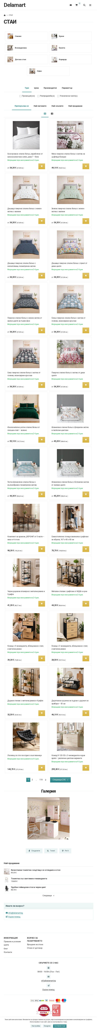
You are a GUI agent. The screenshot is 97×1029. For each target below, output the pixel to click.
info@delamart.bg (15, 913)
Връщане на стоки (35, 944)
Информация (11, 938)
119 (41, 780)
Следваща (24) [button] (59, 780)
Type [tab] (27, 88)
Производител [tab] (50, 88)
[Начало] (5, 15)
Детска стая (20, 59)
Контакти (8, 952)
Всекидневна (21, 48)
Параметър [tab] (67, 88)
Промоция (28, 96)
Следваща (47, 895)
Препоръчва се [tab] (22, 106)
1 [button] (29, 780)
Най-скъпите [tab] (57, 106)
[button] (41, 166)
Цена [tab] (36, 88)
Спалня (18, 36)
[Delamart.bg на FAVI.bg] (44, 1010)
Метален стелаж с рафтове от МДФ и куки (69, 591)
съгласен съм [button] (59, 1026)
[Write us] (48, 986)
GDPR (6, 945)
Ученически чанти (69, 96)
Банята (62, 48)
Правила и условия (12, 941)
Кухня (61, 36)
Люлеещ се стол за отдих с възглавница (24, 755)
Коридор (63, 59)
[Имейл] (71, 5)
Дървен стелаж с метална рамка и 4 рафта (25, 701)
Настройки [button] (36, 1026)
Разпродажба (47, 96)
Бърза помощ (14, 917)
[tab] (44, 113)
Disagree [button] (47, 1026)
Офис (39, 71)
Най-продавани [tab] (75, 106)
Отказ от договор (34, 948)
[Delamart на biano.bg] (56, 1010)
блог (6, 948)
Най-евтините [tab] (40, 106)
